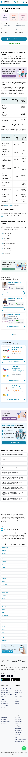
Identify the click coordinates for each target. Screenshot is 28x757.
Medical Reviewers (19, 698)
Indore (3, 587)
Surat (3, 632)
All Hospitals (18, 719)
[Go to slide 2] (13, 334)
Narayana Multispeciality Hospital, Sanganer (18, 369)
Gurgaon (4, 575)
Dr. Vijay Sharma (13, 314)
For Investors (18, 690)
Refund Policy (4, 719)
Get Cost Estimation (15, 39)
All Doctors (17, 717)
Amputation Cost (8, 205)
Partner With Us (18, 692)
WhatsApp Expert (15, 43)
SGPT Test (3, 701)
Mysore (3, 609)
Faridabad (4, 567)
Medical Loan (18, 728)
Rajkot (3, 629)
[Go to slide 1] (12, 334)
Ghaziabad (4, 570)
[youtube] (12, 676)
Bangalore (4, 553)
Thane (3, 635)
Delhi (3, 564)
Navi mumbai (5, 615)
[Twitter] (4, 676)
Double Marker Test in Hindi (6, 710)
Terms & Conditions (5, 721)
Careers (17, 701)
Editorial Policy (4, 723)
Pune (3, 623)
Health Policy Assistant (20, 741)
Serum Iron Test (4, 705)
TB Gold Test (4, 696)
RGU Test (3, 707)
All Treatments (18, 723)
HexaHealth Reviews (19, 736)
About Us (17, 687)
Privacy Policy (4, 717)
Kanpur (3, 598)
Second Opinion (19, 726)
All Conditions (18, 721)
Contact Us (17, 688)
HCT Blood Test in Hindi (6, 694)
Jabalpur (4, 590)
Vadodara (4, 637)
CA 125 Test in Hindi (5, 700)
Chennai (4, 561)
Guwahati (4, 578)
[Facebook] (2, 676)
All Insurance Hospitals (20, 739)
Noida (3, 618)
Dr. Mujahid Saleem (14, 298)
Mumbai (4, 606)
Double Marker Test (5, 692)
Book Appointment (14, 293)
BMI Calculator (18, 730)
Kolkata (3, 601)
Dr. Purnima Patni (13, 282)
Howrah (3, 581)
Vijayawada (4, 640)
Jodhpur (4, 595)
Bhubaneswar (5, 556)
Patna (3, 621)
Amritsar (4, 550)
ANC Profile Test (4, 703)
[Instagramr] (9, 676)
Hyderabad (4, 584)
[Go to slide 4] (15, 334)
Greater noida (5, 573)
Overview (4, 47)
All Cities (17, 737)
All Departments (19, 725)
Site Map (17, 703)
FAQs (16, 694)
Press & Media (18, 696)
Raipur (3, 626)
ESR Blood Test (4, 690)
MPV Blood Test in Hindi (6, 687)
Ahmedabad (5, 547)
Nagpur (3, 612)
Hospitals (22, 47)
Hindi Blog (17, 734)
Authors (17, 700)
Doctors (13, 47)
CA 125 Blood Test (5, 698)
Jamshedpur (5, 592)
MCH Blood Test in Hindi (6, 688)
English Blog (18, 732)
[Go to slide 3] (14, 334)
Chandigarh (4, 559)
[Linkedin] (7, 676)
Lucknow (4, 604)
